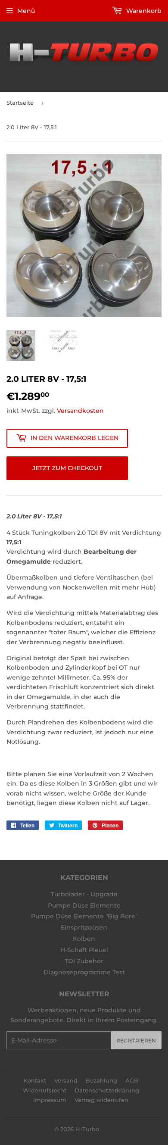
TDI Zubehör (84, 961)
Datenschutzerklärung (107, 1090)
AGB (131, 1080)
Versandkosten (80, 411)
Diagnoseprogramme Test (84, 972)
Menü (26, 11)
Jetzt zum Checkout (67, 468)
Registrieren (136, 1040)
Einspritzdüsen (84, 927)
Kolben (84, 938)
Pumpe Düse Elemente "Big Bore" (84, 916)
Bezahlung (101, 1080)
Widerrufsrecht (44, 1090)
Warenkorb (143, 11)
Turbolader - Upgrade (84, 894)
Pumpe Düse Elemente (84, 905)
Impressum (49, 1099)
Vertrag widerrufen (101, 1099)
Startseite (20, 102)
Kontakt (35, 1080)
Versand (66, 1080)
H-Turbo (87, 1129)
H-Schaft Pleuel (84, 950)
